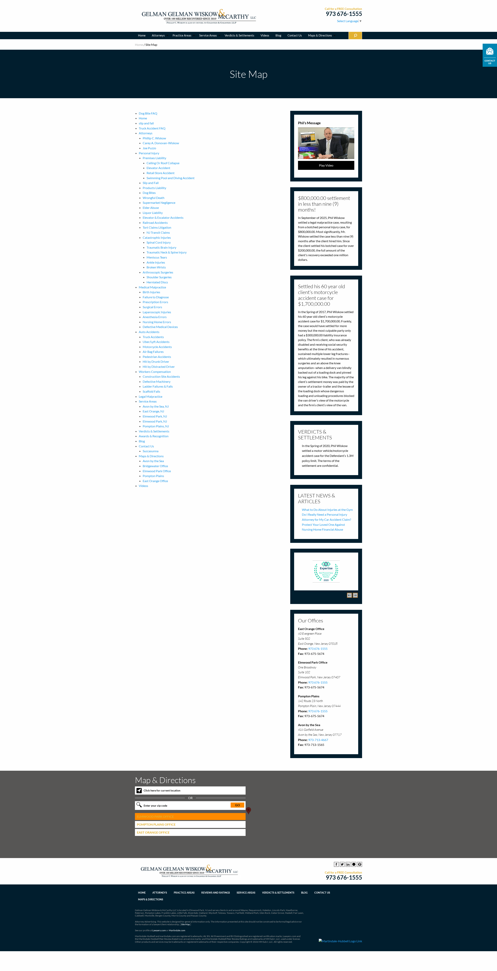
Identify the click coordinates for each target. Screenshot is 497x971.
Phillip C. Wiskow (154, 138)
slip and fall (146, 123)
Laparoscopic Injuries (157, 312)
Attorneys (158, 35)
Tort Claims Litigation (157, 227)
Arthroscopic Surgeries (158, 272)
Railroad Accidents (155, 222)
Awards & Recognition (154, 436)
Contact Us (295, 35)
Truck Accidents (153, 337)
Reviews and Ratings (215, 892)
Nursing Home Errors (157, 322)
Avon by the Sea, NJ (156, 406)
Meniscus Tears (157, 257)
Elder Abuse (151, 207)
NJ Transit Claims (158, 232)
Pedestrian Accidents (157, 356)
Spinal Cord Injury (159, 242)
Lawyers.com (159, 930)
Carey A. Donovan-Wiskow (161, 143)
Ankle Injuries (156, 262)
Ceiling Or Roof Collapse (163, 163)
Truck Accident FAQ (152, 128)
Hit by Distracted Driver (159, 366)
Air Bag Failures (153, 351)
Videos (265, 35)
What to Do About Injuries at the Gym (327, 509)
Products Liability (154, 188)
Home (142, 35)
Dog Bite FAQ (148, 113)
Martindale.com (177, 930)
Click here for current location (162, 790)
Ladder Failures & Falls (158, 386)
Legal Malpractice (150, 396)
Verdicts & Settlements (239, 35)
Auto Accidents (149, 332)
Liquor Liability (153, 212)
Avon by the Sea (153, 461)
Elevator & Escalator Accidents (163, 217)
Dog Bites (149, 192)
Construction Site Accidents (161, 376)
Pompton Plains (153, 476)
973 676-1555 (344, 13)
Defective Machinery (156, 381)
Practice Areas (182, 35)
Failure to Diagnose (156, 297)
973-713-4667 (318, 740)
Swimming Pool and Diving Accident (171, 178)
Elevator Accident (158, 168)
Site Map (185, 924)
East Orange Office (155, 481)
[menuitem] (142, 35)
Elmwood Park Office (157, 471)
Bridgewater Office (155, 466)
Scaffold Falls (151, 391)
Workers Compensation (155, 371)
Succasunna (150, 451)
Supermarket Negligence (159, 202)
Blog (278, 35)
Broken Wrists (156, 267)
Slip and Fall (151, 183)
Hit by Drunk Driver (156, 361)
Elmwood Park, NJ (155, 416)
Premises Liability (154, 158)
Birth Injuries (151, 292)
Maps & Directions (320, 35)
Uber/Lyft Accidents (156, 342)
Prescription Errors (155, 302)
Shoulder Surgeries (159, 277)
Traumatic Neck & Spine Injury (167, 252)
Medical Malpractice (152, 287)
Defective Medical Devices (160, 327)
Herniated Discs (157, 282)
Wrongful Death (153, 198)
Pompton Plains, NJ (156, 426)
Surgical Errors (152, 307)
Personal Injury (149, 153)
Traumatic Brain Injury (161, 247)
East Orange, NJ (153, 411)
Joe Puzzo (149, 148)
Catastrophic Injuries (157, 237)
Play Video (326, 165)
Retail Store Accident (161, 173)
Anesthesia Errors (155, 317)
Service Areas (208, 35)
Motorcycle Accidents (157, 347)
